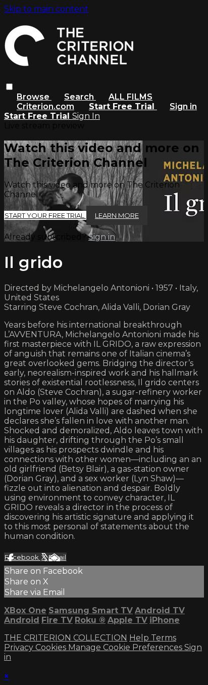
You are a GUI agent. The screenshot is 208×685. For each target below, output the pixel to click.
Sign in (183, 106)
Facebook (22, 557)
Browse (34, 97)
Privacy (19, 647)
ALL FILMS (130, 97)
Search (80, 97)
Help (140, 638)
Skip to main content (46, 9)
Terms (163, 638)
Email (57, 557)
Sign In (86, 116)
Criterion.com (45, 106)
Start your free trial (45, 215)
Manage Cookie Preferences (126, 647)
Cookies (51, 647)
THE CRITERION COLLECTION (65, 638)
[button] (9, 86)
